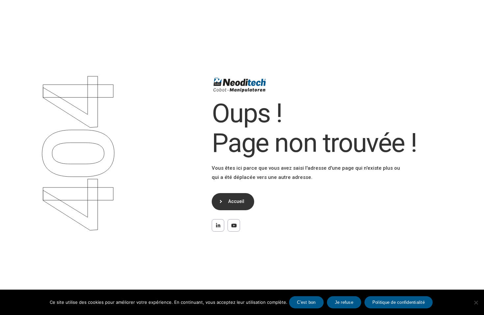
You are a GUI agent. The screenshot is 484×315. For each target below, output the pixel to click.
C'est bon (306, 302)
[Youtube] (234, 225)
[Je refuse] (475, 302)
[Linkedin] (218, 225)
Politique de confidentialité (398, 302)
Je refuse (344, 302)
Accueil (236, 201)
